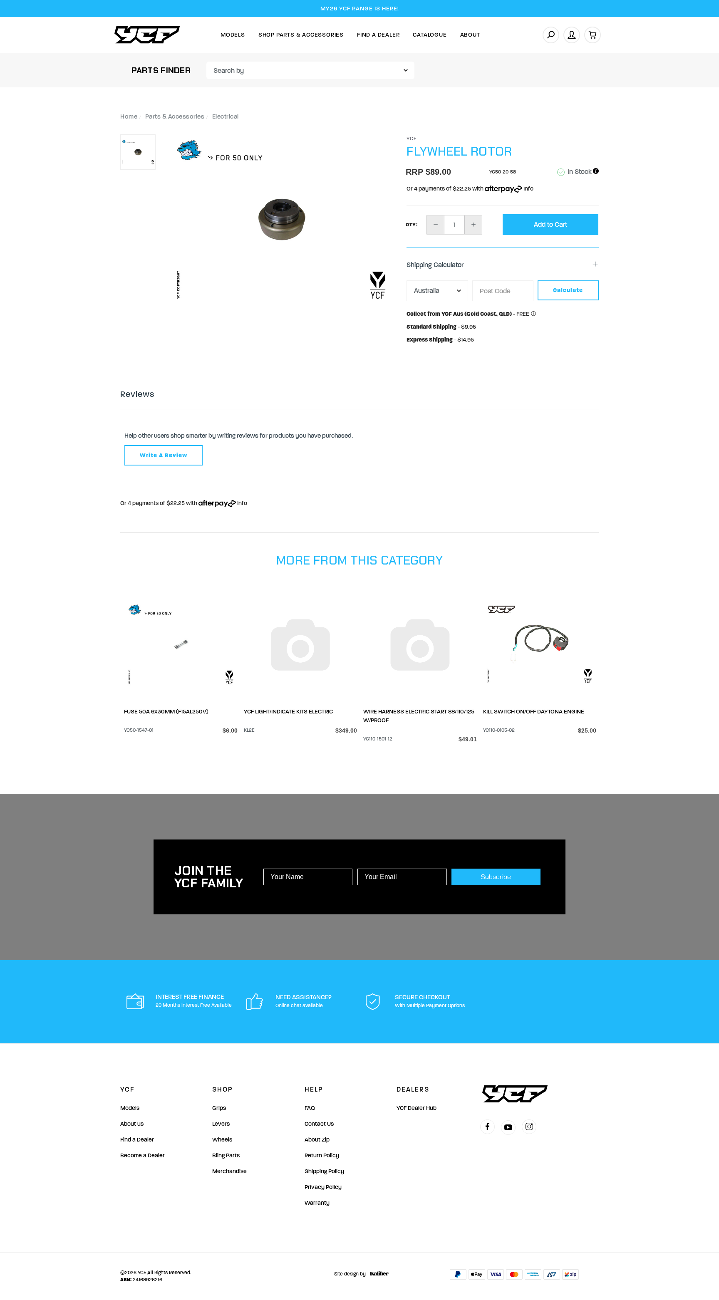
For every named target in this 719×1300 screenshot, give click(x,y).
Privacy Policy (323, 1187)
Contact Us (319, 1123)
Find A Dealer (378, 34)
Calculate (568, 290)
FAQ (310, 1108)
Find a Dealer (137, 1139)
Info (527, 188)
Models (233, 34)
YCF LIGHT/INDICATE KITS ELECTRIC (288, 711)
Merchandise (229, 1171)
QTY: (412, 224)
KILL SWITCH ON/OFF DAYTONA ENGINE (533, 711)
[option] (281, 219)
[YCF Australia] (147, 34)
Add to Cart (550, 224)
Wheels (222, 1139)
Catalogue (429, 34)
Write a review (163, 455)
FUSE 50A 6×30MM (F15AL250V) (166, 711)
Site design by (350, 1274)
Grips (219, 1108)
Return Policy (322, 1155)
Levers (221, 1123)
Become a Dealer (142, 1155)
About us (132, 1123)
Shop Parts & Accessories (301, 34)
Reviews (137, 394)
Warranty (317, 1202)
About (470, 34)
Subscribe (496, 876)
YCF (412, 138)
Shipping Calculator (435, 265)
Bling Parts (226, 1155)
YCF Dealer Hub (416, 1108)
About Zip (317, 1139)
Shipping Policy (324, 1171)
